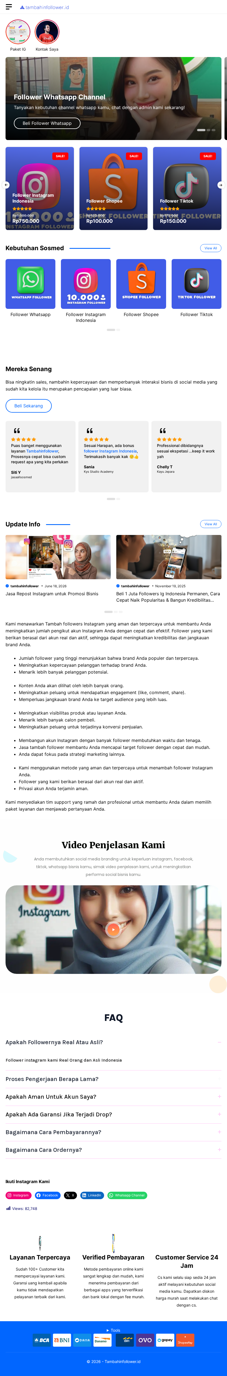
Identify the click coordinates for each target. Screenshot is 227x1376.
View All (211, 248)
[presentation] (6, 185)
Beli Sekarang (28, 405)
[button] (201, 130)
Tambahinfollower (42, 451)
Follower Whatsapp (31, 314)
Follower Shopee (141, 314)
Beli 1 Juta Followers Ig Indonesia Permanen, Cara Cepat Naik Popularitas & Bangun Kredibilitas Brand (168, 600)
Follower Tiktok (196, 314)
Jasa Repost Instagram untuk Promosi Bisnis (52, 593)
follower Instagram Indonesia (110, 451)
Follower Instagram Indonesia (86, 317)
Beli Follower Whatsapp (47, 123)
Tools (115, 1330)
